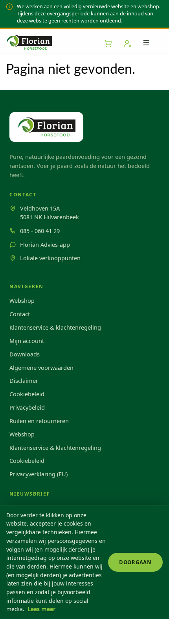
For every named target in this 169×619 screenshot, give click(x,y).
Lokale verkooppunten (50, 258)
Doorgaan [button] (135, 562)
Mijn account (26, 341)
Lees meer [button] (41, 609)
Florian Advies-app (45, 244)
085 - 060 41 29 (40, 231)
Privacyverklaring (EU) (38, 474)
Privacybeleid (27, 407)
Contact (19, 314)
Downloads (24, 354)
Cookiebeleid (26, 394)
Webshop (22, 300)
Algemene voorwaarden (41, 367)
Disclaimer (23, 380)
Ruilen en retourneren (39, 421)
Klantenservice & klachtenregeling (55, 327)
